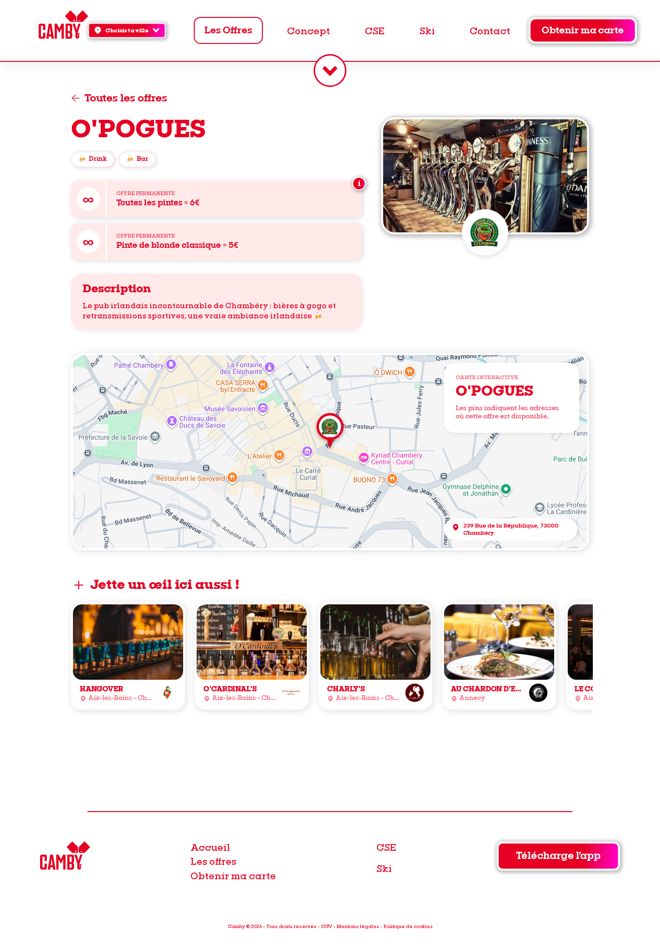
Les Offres (228, 30)
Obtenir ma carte (583, 30)
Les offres (213, 861)
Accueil (210, 847)
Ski (427, 30)
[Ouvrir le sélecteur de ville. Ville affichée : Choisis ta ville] (330, 70)
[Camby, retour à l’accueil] (63, 26)
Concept (308, 30)
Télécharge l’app (558, 856)
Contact (490, 30)
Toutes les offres (126, 98)
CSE (375, 30)
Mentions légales (358, 926)
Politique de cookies (408, 926)
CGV (326, 926)
